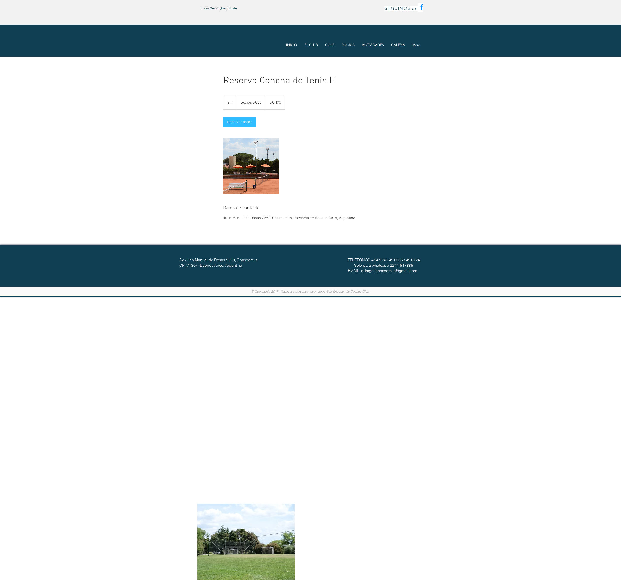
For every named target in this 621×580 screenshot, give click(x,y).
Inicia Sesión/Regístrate (219, 8)
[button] (246, 542)
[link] (239, 122)
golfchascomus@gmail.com (393, 270)
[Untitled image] (251, 166)
